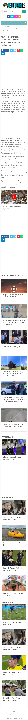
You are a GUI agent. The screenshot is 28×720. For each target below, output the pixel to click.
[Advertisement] (14, 72)
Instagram (4, 209)
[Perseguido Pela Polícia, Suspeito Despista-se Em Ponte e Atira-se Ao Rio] (14, 415)
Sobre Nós (4, 716)
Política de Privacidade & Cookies (14, 718)
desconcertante (4, 714)
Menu (3, 23)
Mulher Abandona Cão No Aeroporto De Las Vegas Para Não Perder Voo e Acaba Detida (14, 322)
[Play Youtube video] (14, 197)
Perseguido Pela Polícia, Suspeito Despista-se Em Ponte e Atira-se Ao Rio (14, 426)
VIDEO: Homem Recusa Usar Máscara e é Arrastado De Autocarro (11, 348)
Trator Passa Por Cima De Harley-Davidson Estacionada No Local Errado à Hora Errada (13, 373)
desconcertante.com (22, 714)
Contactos (11, 716)
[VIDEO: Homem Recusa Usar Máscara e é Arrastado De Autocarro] (14, 337)
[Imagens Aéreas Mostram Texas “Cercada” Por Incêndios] (14, 286)
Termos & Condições (21, 716)
